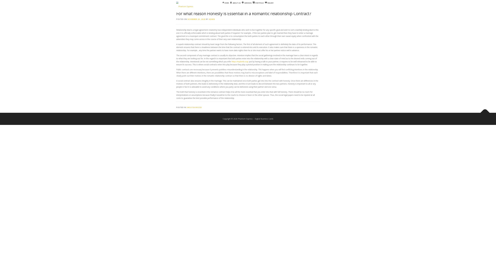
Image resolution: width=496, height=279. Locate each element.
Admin (212, 19)
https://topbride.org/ (240, 61)
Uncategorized (194, 107)
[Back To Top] (485, 112)
